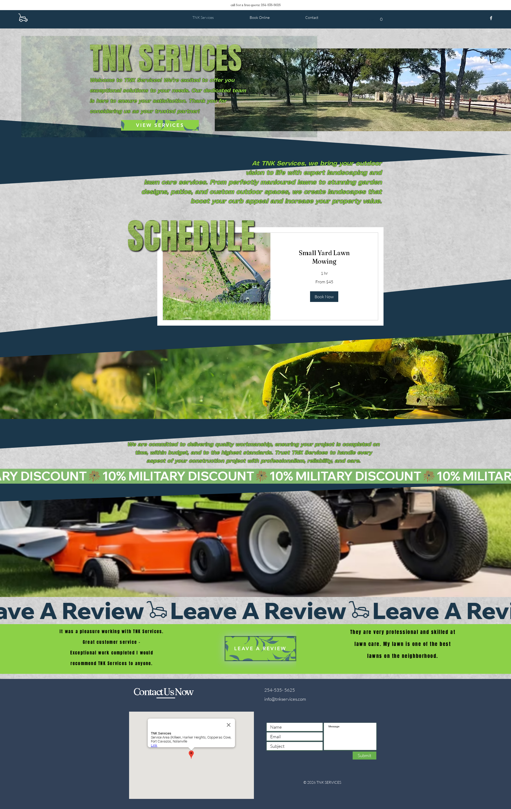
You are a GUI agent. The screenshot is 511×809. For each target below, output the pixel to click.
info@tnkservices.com (285, 699)
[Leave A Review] (255, 610)
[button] (324, 296)
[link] (324, 257)
